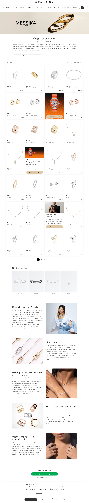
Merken (8, 7)
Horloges (15, 7)
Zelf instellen (44, 500)
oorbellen (38, 56)
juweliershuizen (35, 454)
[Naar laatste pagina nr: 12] (54, 259)
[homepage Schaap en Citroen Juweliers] (44, 3)
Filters (66, 62)
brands (5, 10)
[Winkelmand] (86, 7)
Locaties (42, 7)
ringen (24, 56)
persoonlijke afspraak (20, 452)
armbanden (17, 56)
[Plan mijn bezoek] (82, 7)
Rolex (2, 7)
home (2, 10)
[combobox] (76, 62)
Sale (54, 7)
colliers (31, 56)
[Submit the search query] (58, 7)
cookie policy (39, 493)
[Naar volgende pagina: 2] (50, 259)
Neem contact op (45, 474)
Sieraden (22, 7)
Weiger (58, 500)
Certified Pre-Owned (32, 7)
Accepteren (31, 500)
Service (49, 7)
